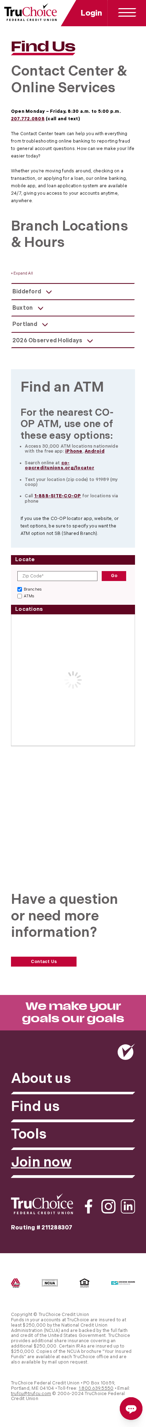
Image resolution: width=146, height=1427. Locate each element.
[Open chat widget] (131, 1408)
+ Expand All (22, 273)
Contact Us (44, 961)
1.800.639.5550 (96, 1388)
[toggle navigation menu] (127, 12)
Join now (41, 1162)
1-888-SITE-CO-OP (57, 496)
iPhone (73, 451)
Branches (33, 589)
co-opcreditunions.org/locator (59, 465)
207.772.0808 (28, 119)
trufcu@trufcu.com (31, 1393)
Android (95, 451)
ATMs (29, 596)
